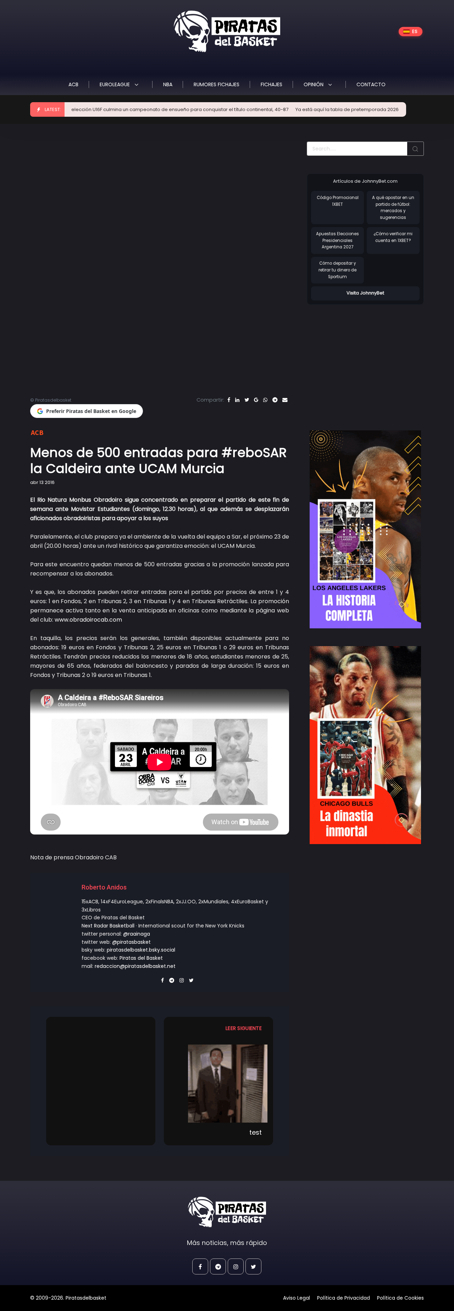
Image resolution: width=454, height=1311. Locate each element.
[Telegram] (274, 399)
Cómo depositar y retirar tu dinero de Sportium (337, 269)
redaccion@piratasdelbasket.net (135, 966)
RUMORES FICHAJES (216, 84)
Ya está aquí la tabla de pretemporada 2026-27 (319, 109)
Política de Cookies (400, 1297)
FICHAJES (271, 84)
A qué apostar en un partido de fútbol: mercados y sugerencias (393, 207)
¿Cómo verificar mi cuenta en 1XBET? (393, 237)
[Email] (284, 399)
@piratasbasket (131, 942)
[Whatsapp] (265, 399)
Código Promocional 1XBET (338, 201)
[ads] (365, 529)
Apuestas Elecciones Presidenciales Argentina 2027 (337, 240)
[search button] (415, 148)
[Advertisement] (366, 360)
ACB (73, 84)
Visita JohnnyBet (365, 293)
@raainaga (136, 933)
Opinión (314, 84)
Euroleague (115, 84)
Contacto (371, 84)
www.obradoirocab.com (88, 620)
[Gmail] (256, 399)
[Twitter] (246, 399)
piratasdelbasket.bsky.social (141, 949)
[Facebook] (228, 399)
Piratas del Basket (141, 958)
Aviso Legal (296, 1297)
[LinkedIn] (237, 399)
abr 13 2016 (42, 482)
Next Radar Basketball (108, 925)
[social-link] (200, 1266)
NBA (167, 84)
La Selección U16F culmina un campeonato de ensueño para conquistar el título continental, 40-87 (144, 109)
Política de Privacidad (343, 1297)
